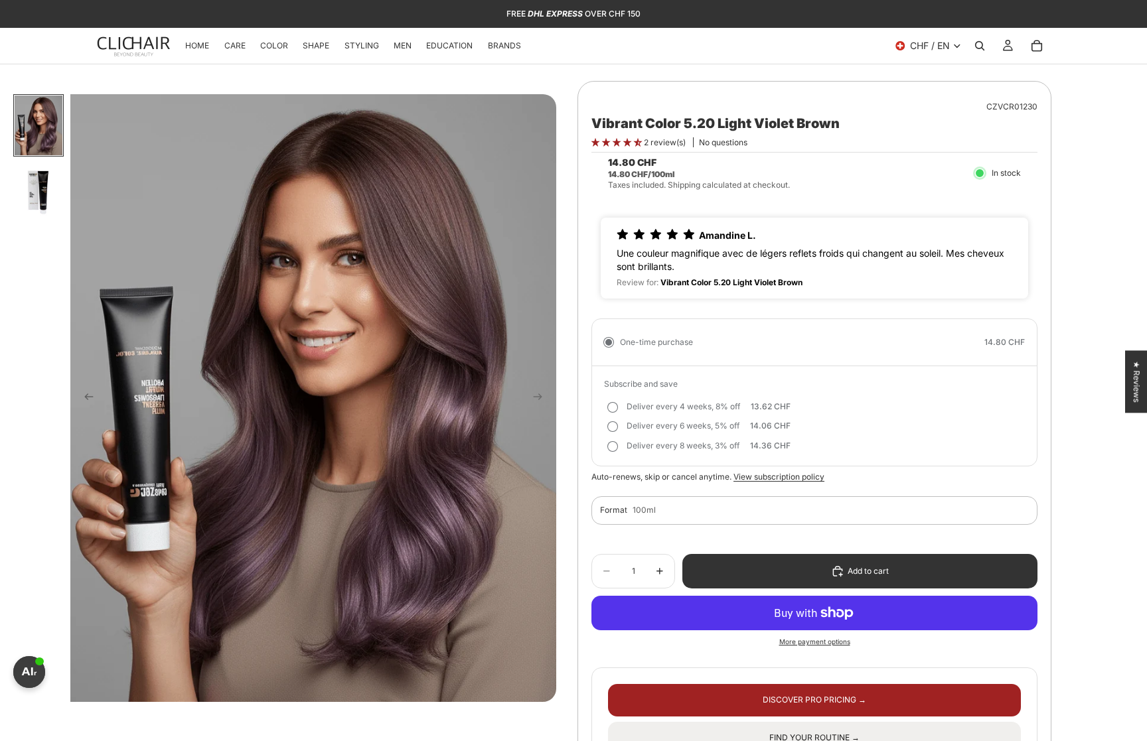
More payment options (814, 641)
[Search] (979, 45)
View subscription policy (778, 477)
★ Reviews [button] (1137, 381)
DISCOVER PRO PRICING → (814, 700)
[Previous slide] (85, 398)
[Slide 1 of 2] (38, 125)
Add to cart (868, 571)
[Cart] (1036, 45)
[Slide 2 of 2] (38, 190)
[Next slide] (541, 398)
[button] (617, 142)
